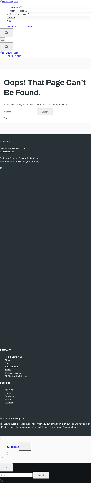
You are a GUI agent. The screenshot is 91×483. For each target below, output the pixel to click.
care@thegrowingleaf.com (12, 148)
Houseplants (12, 446)
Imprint (8, 369)
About (8, 360)
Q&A (9, 21)
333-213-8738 (7, 151)
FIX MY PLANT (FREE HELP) (19, 27)
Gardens (11, 17)
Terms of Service (13, 373)
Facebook (9, 396)
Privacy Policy (11, 366)
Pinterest (9, 393)
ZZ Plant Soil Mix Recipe (16, 376)
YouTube (9, 390)
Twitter (8, 399)
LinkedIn (9, 403)
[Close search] (6, 467)
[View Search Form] (6, 32)
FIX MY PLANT (14, 56)
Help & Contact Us (13, 357)
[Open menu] (2, 39)
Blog (7, 363)
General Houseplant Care (20, 14)
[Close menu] (0, 438)
